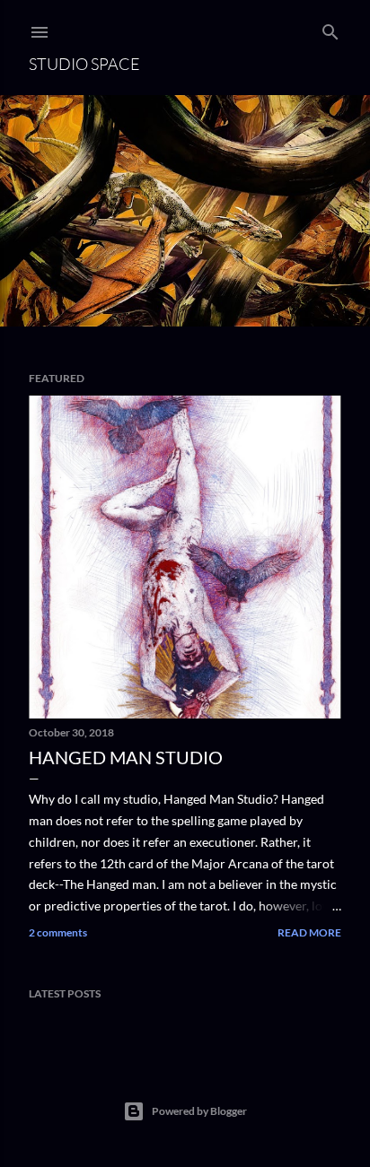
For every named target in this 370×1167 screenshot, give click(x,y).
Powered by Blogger (199, 1111)
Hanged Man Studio (126, 757)
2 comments (58, 932)
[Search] (330, 28)
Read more (309, 932)
